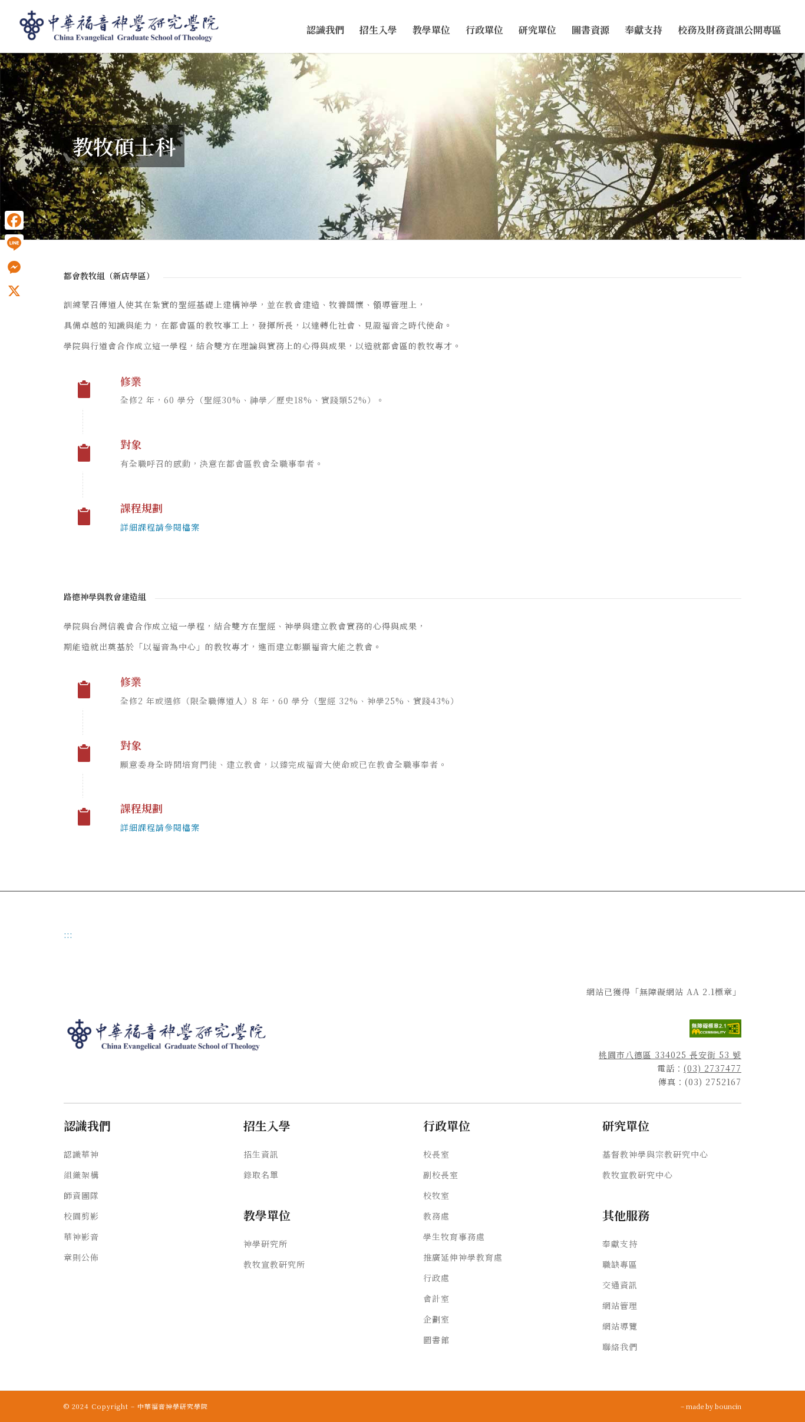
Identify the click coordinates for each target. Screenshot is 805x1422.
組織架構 (81, 1175)
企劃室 (436, 1319)
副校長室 (440, 1175)
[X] (14, 291)
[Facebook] (14, 220)
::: (3, 65)
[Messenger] (14, 267)
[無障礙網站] (715, 1034)
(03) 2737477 (712, 1068)
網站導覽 (620, 1326)
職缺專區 (620, 1264)
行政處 (436, 1278)
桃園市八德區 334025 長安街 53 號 (670, 1054)
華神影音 (81, 1236)
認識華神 (81, 1154)
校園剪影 (81, 1216)
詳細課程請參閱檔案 (160, 527)
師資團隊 (81, 1195)
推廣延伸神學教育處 (463, 1257)
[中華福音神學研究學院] (119, 26)
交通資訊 (620, 1285)
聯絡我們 (620, 1347)
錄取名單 (261, 1175)
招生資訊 (261, 1154)
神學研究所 (265, 1243)
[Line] (14, 244)
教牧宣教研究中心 (637, 1175)
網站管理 (620, 1305)
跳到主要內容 (25, 65)
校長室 (436, 1154)
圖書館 (436, 1339)
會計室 (436, 1298)
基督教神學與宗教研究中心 (655, 1154)
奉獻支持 (620, 1243)
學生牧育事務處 (454, 1236)
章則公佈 (81, 1257)
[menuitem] (325, 30)
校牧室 (436, 1195)
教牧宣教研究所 (274, 1264)
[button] (325, 30)
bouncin (728, 1406)
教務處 (436, 1216)
